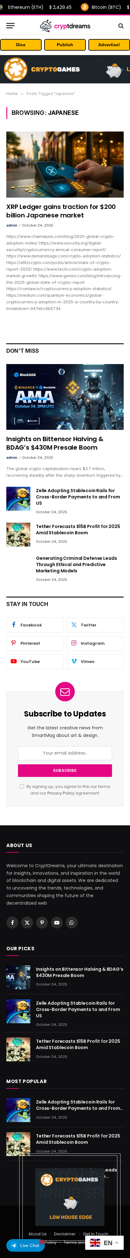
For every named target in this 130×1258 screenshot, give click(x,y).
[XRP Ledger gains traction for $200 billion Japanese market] (65, 164)
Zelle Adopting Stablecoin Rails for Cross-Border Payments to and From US (78, 496)
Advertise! (109, 44)
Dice (21, 44)
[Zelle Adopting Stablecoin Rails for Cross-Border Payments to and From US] (18, 499)
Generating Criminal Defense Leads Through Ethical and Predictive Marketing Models (76, 564)
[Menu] (10, 26)
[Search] (120, 26)
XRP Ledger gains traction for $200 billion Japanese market (61, 211)
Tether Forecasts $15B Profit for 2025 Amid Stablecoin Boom (78, 529)
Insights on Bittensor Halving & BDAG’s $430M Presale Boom (54, 443)
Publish (65, 44)
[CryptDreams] (65, 25)
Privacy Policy (60, 793)
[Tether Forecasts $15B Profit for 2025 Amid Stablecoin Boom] (18, 535)
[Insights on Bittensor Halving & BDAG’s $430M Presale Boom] (65, 397)
